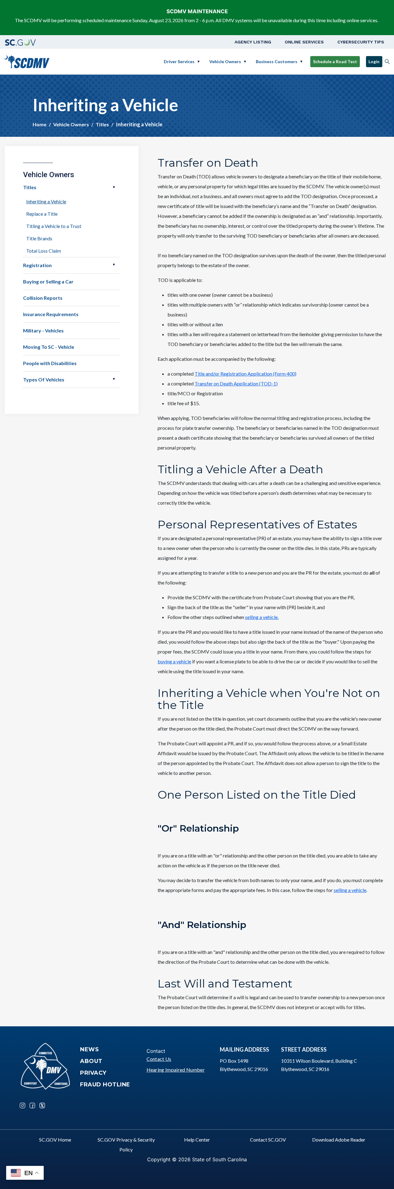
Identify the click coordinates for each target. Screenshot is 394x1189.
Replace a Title (42, 214)
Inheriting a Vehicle (46, 201)
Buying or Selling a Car (48, 281)
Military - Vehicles (43, 330)
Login (374, 61)
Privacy (93, 1072)
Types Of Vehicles (43, 379)
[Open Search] (387, 62)
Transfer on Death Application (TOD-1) (236, 383)
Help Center (197, 1139)
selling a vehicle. (262, 617)
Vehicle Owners (225, 61)
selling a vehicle (350, 890)
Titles (102, 124)
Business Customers (276, 61)
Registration (37, 265)
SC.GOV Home (55, 1139)
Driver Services (179, 61)
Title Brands (39, 238)
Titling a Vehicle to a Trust (53, 226)
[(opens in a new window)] (20, 42)
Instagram (22, 1105)
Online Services (304, 41)
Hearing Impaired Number (176, 1070)
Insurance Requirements (50, 314)
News (89, 1049)
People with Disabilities (50, 363)
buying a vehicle (174, 661)
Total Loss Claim (43, 251)
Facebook (32, 1105)
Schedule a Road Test (335, 61)
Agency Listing (253, 41)
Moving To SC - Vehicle (48, 347)
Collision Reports (42, 298)
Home (39, 124)
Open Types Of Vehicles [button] (114, 379)
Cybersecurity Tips (360, 41)
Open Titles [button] (114, 187)
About (91, 1061)
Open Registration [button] (114, 265)
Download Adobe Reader (338, 1139)
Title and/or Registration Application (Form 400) (245, 374)
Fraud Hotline (105, 1084)
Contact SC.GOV (268, 1139)
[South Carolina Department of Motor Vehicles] (27, 61)
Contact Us (159, 1059)
